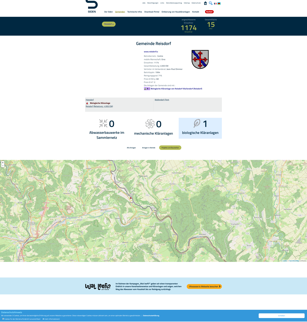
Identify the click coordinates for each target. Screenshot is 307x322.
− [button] (2, 165)
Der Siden (108, 11)
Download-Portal (151, 11)
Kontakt (195, 11)
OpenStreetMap (294, 261)
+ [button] (2, 162)
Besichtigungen (152, 3)
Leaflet (285, 261)
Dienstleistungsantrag (174, 3)
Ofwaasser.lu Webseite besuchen (204, 286)
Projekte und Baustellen (170, 147)
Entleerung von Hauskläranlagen (176, 11)
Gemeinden (120, 11)
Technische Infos (134, 11)
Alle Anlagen (131, 147)
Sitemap (187, 3)
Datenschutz (196, 3)
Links (162, 3)
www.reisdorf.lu (151, 51)
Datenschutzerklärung (151, 315)
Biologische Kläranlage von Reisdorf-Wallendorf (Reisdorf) (174, 88)
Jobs (143, 3)
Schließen (281, 315)
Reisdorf (108, 24)
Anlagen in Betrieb (148, 147)
